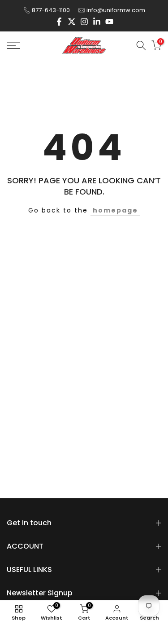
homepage (115, 210)
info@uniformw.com (115, 10)
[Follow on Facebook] (59, 21)
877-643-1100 (51, 10)
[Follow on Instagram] (84, 21)
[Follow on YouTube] (109, 21)
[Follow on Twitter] (72, 21)
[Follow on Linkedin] (97, 21)
